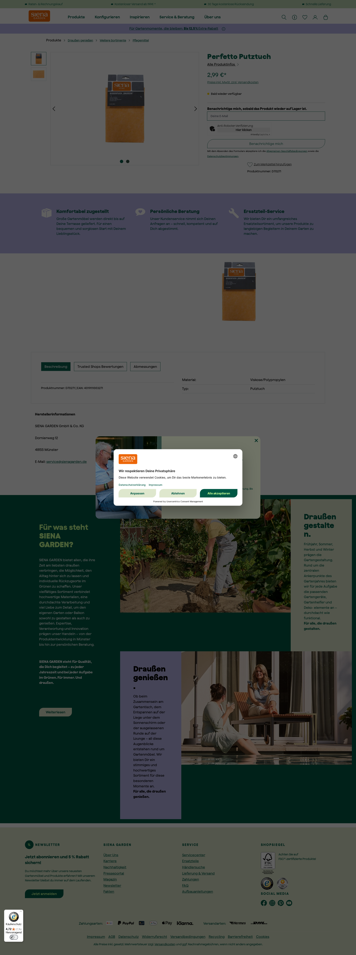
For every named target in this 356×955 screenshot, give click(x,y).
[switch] (14, 937)
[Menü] (20, 912)
